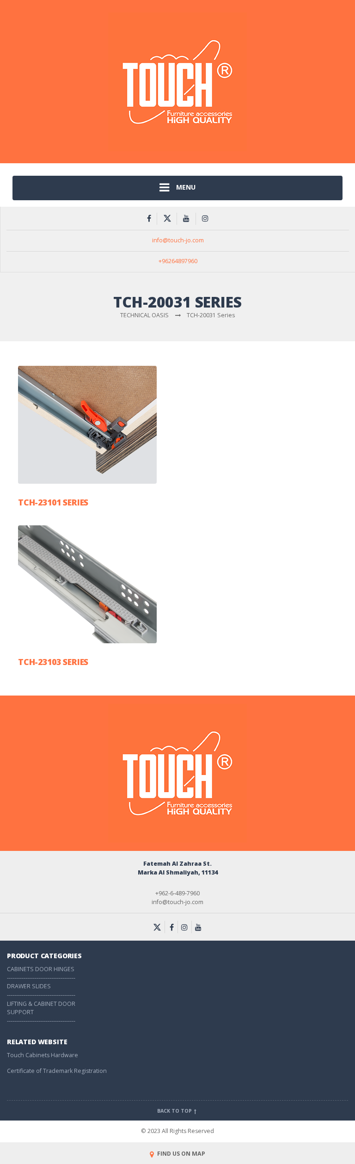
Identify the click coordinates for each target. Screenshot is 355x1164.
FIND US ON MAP (180, 1154)
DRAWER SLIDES (29, 986)
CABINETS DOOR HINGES (40, 969)
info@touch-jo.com (178, 240)
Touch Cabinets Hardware (42, 1055)
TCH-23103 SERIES (53, 661)
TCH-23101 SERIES (53, 502)
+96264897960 (178, 261)
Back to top (175, 1111)
